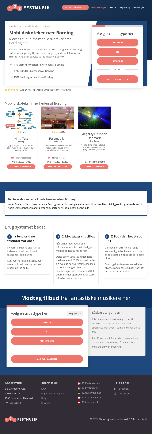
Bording (46, 26)
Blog (43, 398)
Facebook (123, 388)
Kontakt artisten (21, 166)
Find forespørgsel (98, 7)
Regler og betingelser (53, 393)
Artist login (139, 7)
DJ (20, 26)
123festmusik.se (90, 388)
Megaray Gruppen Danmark (94, 136)
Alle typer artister (117, 79)
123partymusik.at (91, 397)
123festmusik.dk (90, 383)
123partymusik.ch (91, 402)
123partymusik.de (91, 392)
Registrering (125, 7)
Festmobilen (57, 138)
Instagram (123, 393)
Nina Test (21, 138)
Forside (12, 26)
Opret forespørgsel (75, 7)
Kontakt (45, 403)
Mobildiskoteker (32, 26)
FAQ (43, 388)
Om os (113, 7)
